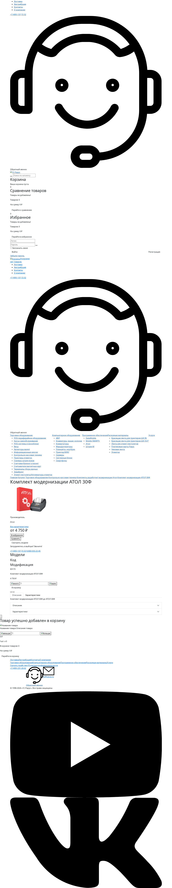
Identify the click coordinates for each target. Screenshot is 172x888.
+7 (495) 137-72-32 (18, 14)
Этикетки (115, 452)
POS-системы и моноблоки (26, 443)
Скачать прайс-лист (19, 665)
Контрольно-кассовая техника (28, 455)
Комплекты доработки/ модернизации (95, 477)
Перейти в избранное (22, 236)
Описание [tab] (16, 595)
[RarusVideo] (86, 744)
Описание (17, 605)
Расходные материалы (118, 435)
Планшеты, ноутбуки (65, 449)
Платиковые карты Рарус (122, 446)
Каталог (22, 477)
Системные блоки (64, 458)
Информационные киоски (26, 452)
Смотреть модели (20, 542)
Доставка (18, 1)
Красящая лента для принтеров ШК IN (129, 438)
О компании (19, 10)
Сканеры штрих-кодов (24, 460)
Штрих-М (90, 446)
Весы (16, 446)
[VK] (86, 842)
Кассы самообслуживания (26, 441)
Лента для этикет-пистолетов (124, 443)
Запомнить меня (20, 248)
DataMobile (91, 438)
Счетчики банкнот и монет (26, 463)
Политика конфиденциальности (43, 665)
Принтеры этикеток (23, 458)
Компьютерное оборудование (66, 435)
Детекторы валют (22, 449)
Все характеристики (19, 526)
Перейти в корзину (10, 656)
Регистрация (154, 252)
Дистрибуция (20, 4)
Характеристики (20, 611)
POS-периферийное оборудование (30, 438)
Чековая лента (118, 449)
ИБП (58, 438)
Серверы (60, 455)
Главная (14, 477)
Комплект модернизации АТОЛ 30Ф (133, 477)
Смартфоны (61, 460)
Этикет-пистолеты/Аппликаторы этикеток (33, 474)
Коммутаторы (62, 443)
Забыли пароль (17, 255)
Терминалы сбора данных (26, 469)
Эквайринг (19, 472)
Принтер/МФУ (62, 452)
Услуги (152, 435)
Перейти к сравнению (22, 210)
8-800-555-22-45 (33, 551)
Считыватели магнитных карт (27, 466)
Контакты (18, 7)
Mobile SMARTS (93, 441)
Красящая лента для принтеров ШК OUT (130, 441)
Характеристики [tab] (32, 595)
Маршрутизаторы (64, 446)
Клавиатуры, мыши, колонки (69, 441)
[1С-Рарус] (15, 172)
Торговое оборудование (21, 435)
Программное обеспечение (95, 435)
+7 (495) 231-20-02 (18, 668)
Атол (88, 443)
